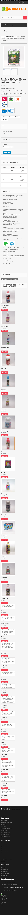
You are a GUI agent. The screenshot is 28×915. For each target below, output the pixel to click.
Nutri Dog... (4, 494)
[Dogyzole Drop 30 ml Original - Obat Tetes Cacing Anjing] (8, 401)
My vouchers (4, 875)
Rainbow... (4, 652)
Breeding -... (4, 577)
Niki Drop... (4, 326)
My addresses (4, 871)
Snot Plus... (4, 535)
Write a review (5, 126)
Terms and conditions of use (8, 855)
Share (10, 116)
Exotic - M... (4, 637)
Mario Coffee (4, 830)
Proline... (3, 690)
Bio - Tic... (4, 473)
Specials (3, 843)
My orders (3, 867)
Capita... (3, 368)
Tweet (4, 116)
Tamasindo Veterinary (6, 822)
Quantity (5, 144)
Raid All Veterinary (5, 836)
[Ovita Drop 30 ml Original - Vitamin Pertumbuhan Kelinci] (8, 606)
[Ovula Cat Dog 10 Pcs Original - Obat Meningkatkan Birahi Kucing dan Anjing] (8, 506)
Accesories (3, 826)
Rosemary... (4, 452)
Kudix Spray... (5, 347)
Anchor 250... (5, 623)
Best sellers (4, 847)
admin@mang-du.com (12, 890)
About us (3, 857)
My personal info (5, 873)
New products (4, 845)
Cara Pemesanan (5, 851)
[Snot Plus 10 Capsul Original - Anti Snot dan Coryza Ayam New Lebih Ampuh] (8, 527)
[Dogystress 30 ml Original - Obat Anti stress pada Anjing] (8, 673)
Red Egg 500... (5, 305)
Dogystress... (4, 678)
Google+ (17, 116)
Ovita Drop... (4, 611)
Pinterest (5, 119)
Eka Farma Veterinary (6, 828)
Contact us (20, 2)
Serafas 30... (4, 783)
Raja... (2, 742)
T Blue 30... (4, 795)
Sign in (24, 2)
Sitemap (3, 861)
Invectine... (4, 665)
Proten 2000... (5, 598)
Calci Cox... (4, 754)
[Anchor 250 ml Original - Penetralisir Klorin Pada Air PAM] (8, 618)
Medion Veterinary (5, 832)
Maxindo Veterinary (5, 834)
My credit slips (4, 869)
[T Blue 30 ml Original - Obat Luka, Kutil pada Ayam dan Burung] (8, 791)
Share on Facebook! (7, 131)
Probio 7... (4, 556)
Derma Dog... (4, 431)
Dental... (3, 389)
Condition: (3, 86)
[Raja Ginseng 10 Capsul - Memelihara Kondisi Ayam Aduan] (8, 737)
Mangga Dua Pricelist (6, 859)
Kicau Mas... (4, 705)
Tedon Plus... (4, 769)
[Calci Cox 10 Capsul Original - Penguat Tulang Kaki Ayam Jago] (8, 750)
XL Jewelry (3, 824)
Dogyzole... (4, 410)
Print (5, 133)
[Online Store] (14, 8)
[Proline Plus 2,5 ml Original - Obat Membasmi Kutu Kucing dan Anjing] (8, 686)
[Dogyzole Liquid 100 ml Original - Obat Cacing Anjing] (8, 725)
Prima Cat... (4, 717)
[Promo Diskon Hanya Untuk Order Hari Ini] (14, 0)
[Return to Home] (2, 37)
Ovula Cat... (4, 515)
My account (5, 865)
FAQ (2, 853)
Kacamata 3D (4, 820)
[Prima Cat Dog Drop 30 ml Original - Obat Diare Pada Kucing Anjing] (8, 713)
